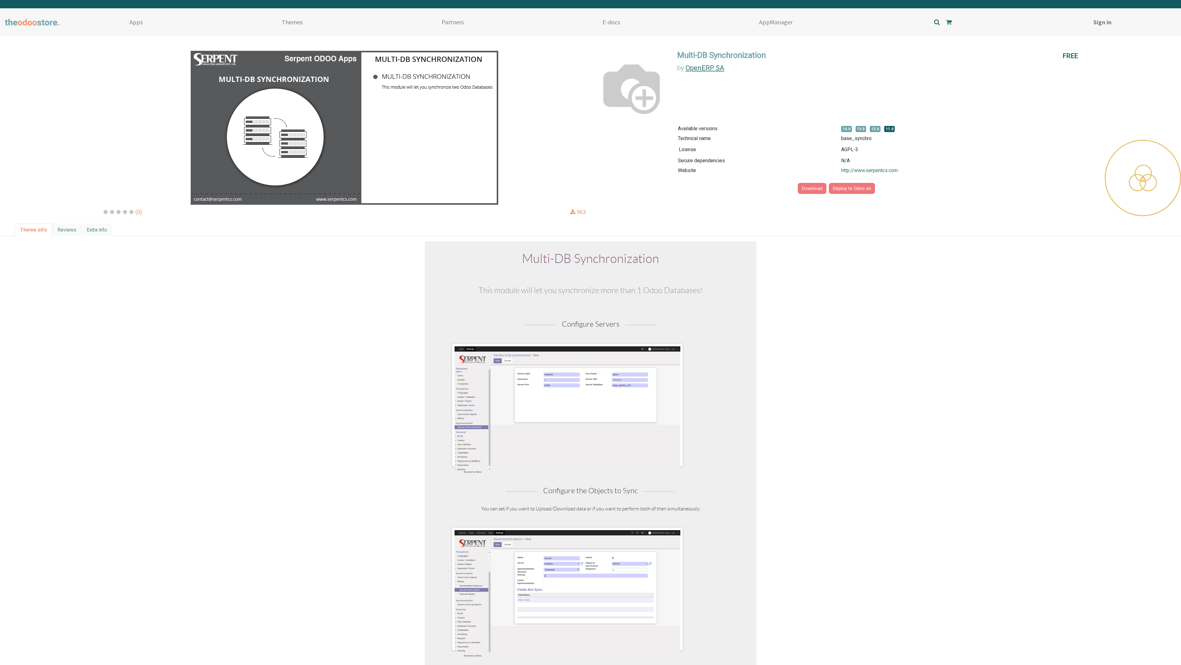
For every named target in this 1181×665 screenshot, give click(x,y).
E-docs (611, 22)
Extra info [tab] (97, 230)
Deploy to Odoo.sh (852, 188)
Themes (292, 22)
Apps (136, 22)
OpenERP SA (705, 68)
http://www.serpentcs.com (869, 170)
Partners (453, 22)
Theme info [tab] (33, 230)
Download (812, 188)
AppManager (776, 22)
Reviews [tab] (67, 230)
